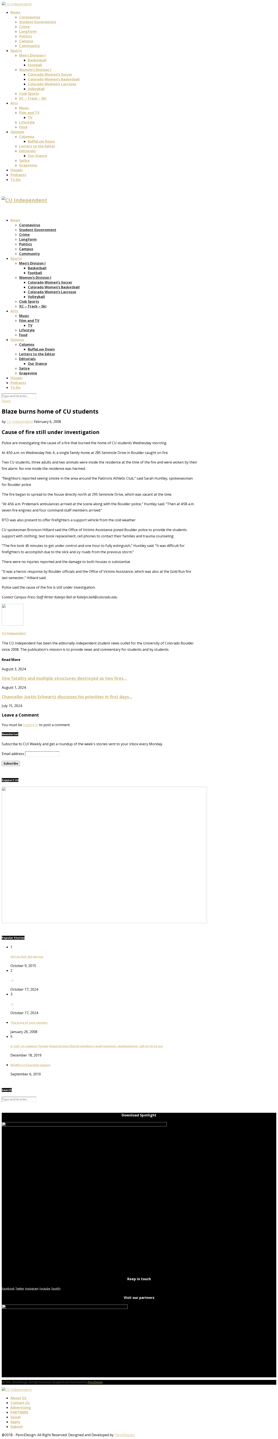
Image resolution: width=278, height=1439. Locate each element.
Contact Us (20, 1402)
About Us (18, 1398)
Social (15, 1417)
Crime (24, 26)
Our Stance (37, 155)
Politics (25, 36)
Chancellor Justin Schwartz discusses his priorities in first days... (67, 696)
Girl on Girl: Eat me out (26, 957)
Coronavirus (29, 17)
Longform (28, 31)
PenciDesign (95, 1382)
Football (35, 65)
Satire (24, 160)
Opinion (17, 131)
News (15, 12)
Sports (16, 50)
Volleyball (36, 88)
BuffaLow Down (41, 141)
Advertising (20, 1407)
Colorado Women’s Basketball (54, 79)
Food (23, 127)
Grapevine (28, 165)
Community (29, 45)
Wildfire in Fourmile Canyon (30, 1065)
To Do (15, 179)
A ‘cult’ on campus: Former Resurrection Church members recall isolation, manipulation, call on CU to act (86, 1046)
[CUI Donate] (104, 921)
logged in (30, 724)
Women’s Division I (35, 69)
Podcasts (18, 174)
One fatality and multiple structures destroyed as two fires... (64, 678)
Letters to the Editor (37, 146)
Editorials (27, 151)
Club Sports (29, 93)
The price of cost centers (28, 1023)
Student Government (37, 22)
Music (24, 108)
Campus (26, 41)
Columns (26, 136)
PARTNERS (19, 1412)
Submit (16, 1426)
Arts (14, 103)
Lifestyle (27, 122)
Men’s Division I (32, 55)
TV (30, 117)
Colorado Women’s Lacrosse (52, 84)
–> (12, 980)
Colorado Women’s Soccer (50, 74)
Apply (15, 1421)
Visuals (16, 170)
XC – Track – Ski (32, 98)
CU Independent (20, 421)
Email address (13, 753)
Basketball (37, 60)
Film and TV (29, 112)
